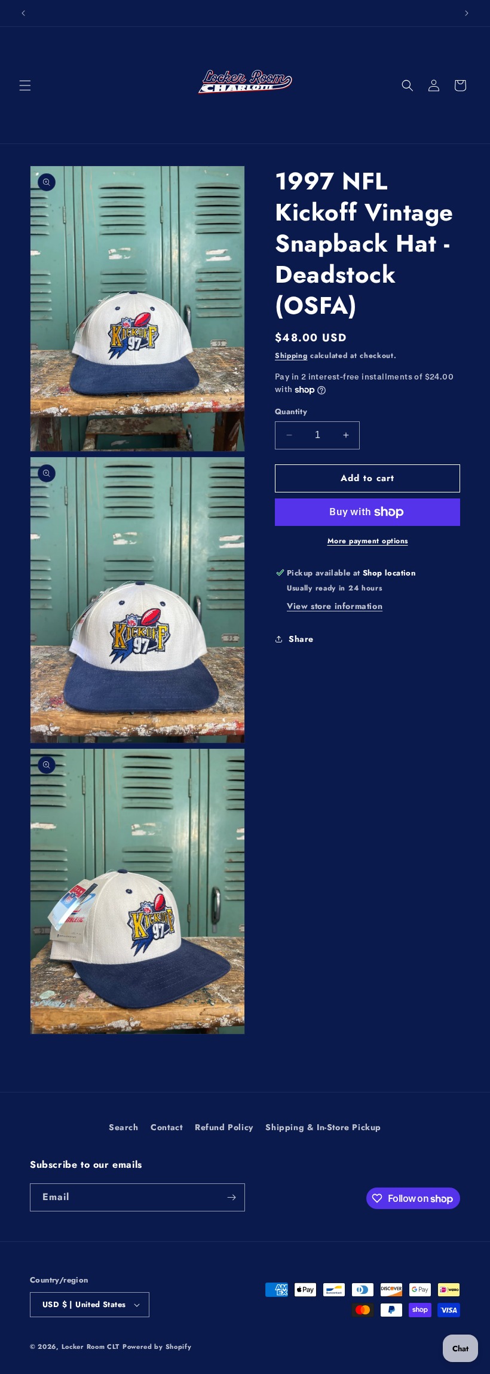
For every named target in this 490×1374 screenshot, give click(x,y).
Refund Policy (224, 1127)
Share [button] (301, 639)
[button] (25, 85)
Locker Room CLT (91, 1346)
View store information (334, 606)
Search (124, 1127)
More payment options (367, 540)
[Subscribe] (231, 1197)
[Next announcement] (467, 13)
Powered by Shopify (157, 1346)
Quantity (291, 411)
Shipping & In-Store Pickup (323, 1127)
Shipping (291, 355)
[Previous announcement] (23, 13)
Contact (166, 1127)
